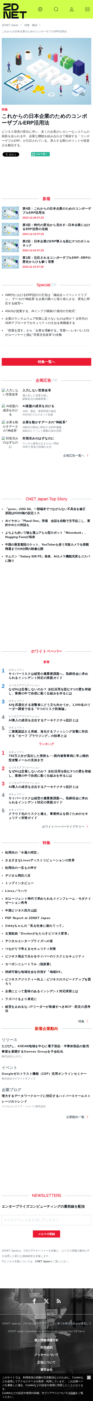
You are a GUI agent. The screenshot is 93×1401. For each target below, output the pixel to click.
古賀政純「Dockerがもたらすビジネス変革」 (38, 933)
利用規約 (46, 1347)
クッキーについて (46, 1354)
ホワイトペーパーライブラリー (63, 826)
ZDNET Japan (10, 25)
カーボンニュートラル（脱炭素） (29, 964)
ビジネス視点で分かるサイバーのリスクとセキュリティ (45, 956)
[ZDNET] (15, 9)
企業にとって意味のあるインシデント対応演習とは (41, 991)
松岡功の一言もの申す (21, 867)
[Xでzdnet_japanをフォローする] (46, 1301)
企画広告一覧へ (73, 455)
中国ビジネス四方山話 (21, 910)
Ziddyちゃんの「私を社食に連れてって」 (35, 925)
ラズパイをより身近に (21, 999)
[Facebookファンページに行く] (34, 1301)
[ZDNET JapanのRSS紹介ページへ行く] (58, 1301)
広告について (46, 1362)
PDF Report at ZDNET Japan (28, 918)
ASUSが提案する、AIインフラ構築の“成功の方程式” (40, 311)
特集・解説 (30, 25)
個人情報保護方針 (46, 1340)
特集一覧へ (46, 362)
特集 (81, 1021)
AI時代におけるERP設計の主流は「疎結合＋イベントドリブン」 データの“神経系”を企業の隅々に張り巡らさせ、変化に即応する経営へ (47, 299)
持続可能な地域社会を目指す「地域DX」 (34, 971)
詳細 (72, 1393)
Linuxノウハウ (16, 891)
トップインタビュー (19, 883)
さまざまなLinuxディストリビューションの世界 (40, 860)
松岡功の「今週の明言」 (22, 852)
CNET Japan (42, 1261)
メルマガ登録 (46, 1234)
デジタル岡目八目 (18, 875)
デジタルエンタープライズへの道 (29, 941)
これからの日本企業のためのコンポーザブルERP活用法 (34, 31)
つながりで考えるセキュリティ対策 (30, 948)
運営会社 (46, 1369)
